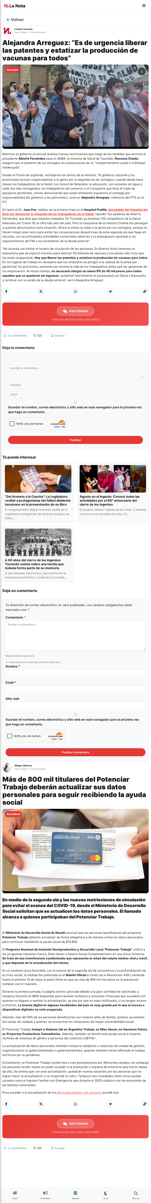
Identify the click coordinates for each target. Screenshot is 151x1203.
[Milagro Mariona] (8, 767)
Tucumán (12, 69)
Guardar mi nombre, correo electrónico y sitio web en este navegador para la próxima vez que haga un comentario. (75, 409)
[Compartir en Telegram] (110, 291)
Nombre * (13, 666)
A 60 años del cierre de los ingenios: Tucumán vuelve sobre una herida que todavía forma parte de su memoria (34, 564)
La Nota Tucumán (24, 29)
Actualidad (13, 814)
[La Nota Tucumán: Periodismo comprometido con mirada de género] (15, 6)
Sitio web (12, 699)
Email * (11, 682)
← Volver (15, 19)
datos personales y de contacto (78, 1092)
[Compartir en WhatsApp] (75, 291)
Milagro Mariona (23, 765)
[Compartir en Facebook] (6, 291)
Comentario (16, 617)
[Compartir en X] (41, 291)
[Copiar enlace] (145, 291)
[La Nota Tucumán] (8, 31)
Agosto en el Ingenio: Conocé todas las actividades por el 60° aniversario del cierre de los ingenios (110, 500)
